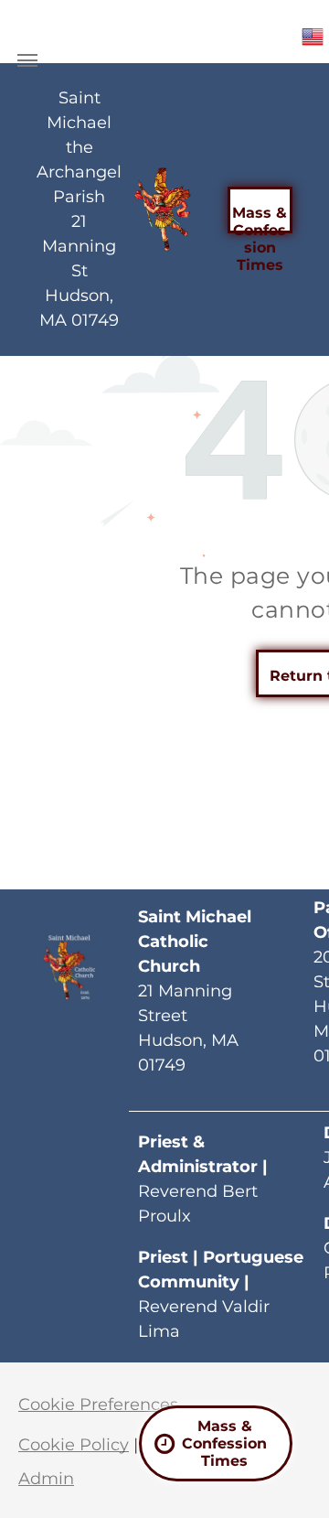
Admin (46, 1479)
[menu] (27, 60)
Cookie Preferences (98, 1404)
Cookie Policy (73, 1445)
